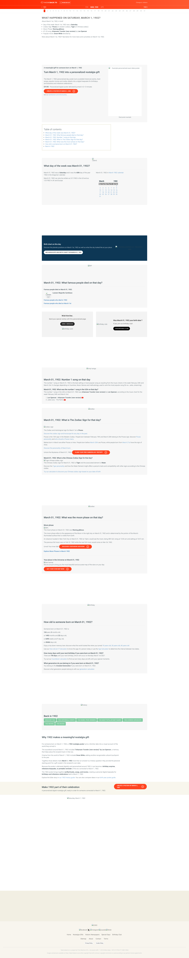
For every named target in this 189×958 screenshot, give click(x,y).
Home (69, 935)
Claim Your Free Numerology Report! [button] (89, 452)
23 (116, 11)
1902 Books (60, 724)
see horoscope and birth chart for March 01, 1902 (63, 252)
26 (127, 11)
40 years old (125, 645)
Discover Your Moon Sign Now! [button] (73, 546)
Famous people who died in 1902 (55, 300)
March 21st (126, 442)
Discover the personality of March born (57, 448)
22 (112, 11)
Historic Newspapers (92, 935)
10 (70, 11)
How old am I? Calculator (58, 649)
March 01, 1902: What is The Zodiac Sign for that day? (64, 139)
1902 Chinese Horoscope (132, 720)
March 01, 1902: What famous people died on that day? (64, 135)
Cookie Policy (99, 943)
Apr (102, 7)
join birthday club (121, 328)
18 (98, 11)
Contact (98, 939)
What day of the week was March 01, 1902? (60, 133)
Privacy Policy (89, 943)
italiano (145, 2)
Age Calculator (103, 649)
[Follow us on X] (88, 930)
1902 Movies (49, 724)
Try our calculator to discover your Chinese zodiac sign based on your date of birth (72, 472)
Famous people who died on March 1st (57, 303)
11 (73, 11)
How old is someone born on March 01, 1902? (61, 144)
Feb (86, 7)
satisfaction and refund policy (58, 94)
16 (91, 11)
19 (102, 11)
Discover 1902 (50, 720)
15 (88, 11)
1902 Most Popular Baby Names (110, 720)
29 (137, 11)
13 (81, 11)
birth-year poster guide (107, 777)
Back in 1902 (49, 146)
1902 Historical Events (66, 720)
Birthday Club (117, 935)
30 (141, 11)
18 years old (106, 645)
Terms (106, 939)
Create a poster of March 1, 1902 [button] (59, 91)
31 (144, 11)
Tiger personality (58, 466)
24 (119, 11)
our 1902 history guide (67, 777)
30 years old (116, 645)
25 (123, 11)
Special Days (105, 935)
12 (77, 11)
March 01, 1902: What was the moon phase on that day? (64, 142)
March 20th (94, 442)
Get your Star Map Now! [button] (55, 569)
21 (109, 11)
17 (95, 11)
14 (84, 11)
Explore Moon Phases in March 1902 (57, 551)
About (91, 939)
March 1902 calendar (116, 173)
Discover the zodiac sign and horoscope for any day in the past (65, 434)
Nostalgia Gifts (78, 935)
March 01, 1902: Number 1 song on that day (60, 137)
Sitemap (83, 939)
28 (134, 11)
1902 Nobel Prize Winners (86, 720)
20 (105, 11)
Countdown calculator (59, 659)
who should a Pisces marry (64, 439)
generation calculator (87, 669)
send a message (67, 324)
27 (130, 11)
